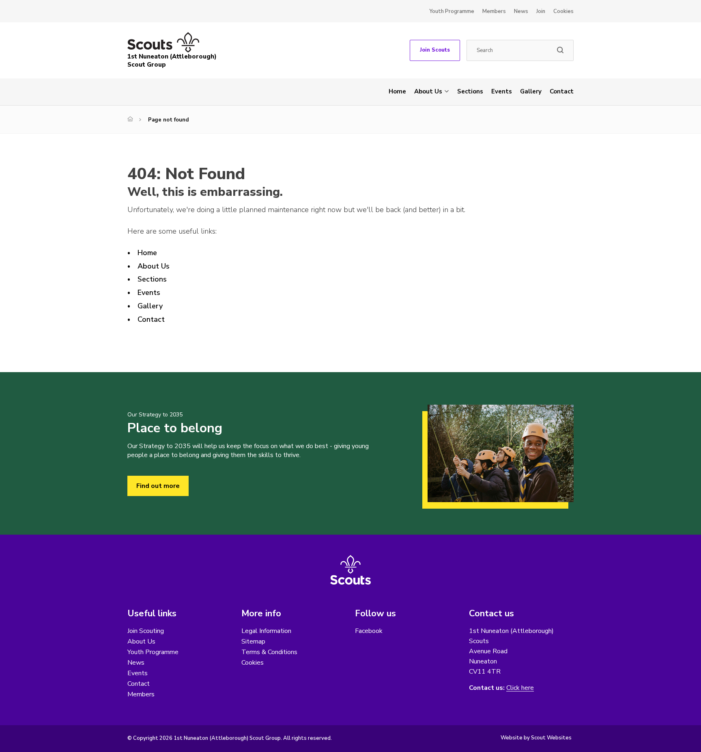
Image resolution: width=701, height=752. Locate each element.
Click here (520, 688)
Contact (562, 91)
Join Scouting (145, 630)
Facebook (369, 630)
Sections (470, 91)
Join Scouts (435, 50)
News (521, 11)
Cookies (563, 11)
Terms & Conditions (269, 652)
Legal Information (266, 630)
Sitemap (253, 641)
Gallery (531, 91)
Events (501, 91)
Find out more (158, 485)
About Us (428, 91)
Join (540, 11)
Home (397, 91)
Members (494, 11)
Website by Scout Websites (536, 737)
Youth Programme (451, 11)
